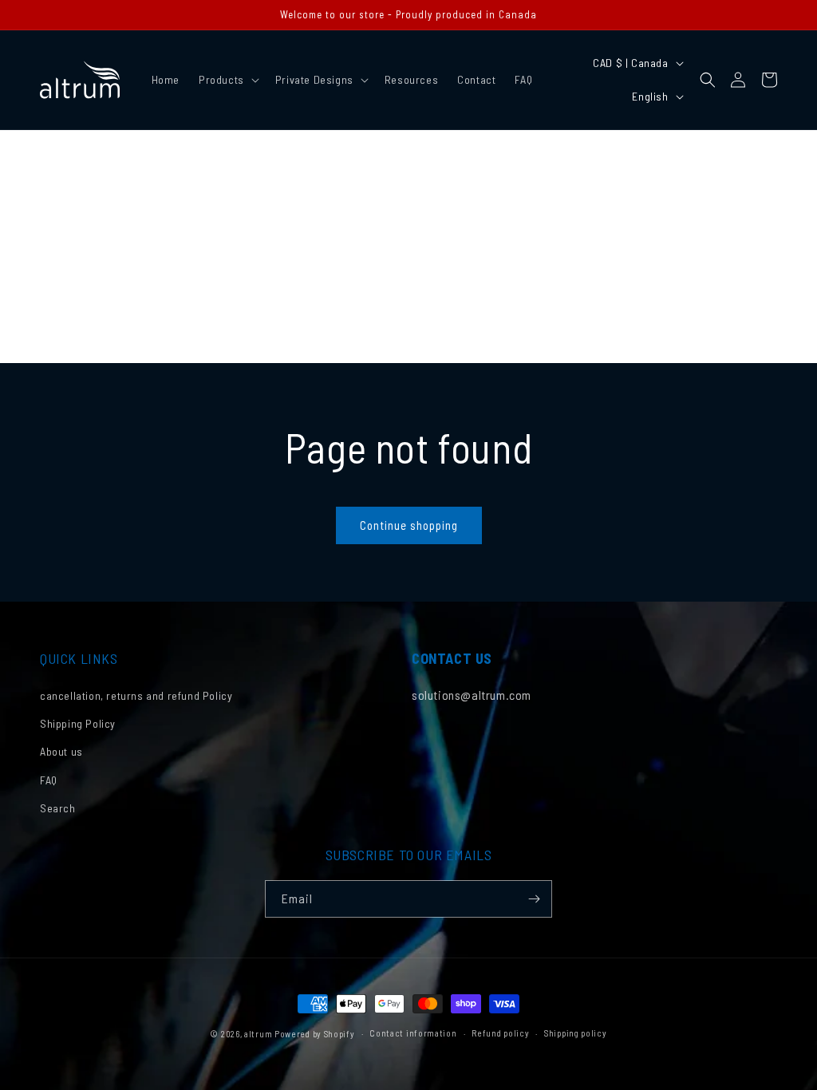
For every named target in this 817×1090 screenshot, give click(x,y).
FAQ (48, 780)
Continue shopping (409, 525)
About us (61, 751)
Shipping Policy (78, 723)
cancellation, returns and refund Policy (136, 695)
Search (58, 808)
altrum (258, 1034)
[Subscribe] (533, 899)
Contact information (412, 1033)
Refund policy (500, 1033)
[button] (227, 80)
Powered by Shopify (314, 1034)
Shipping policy (575, 1033)
